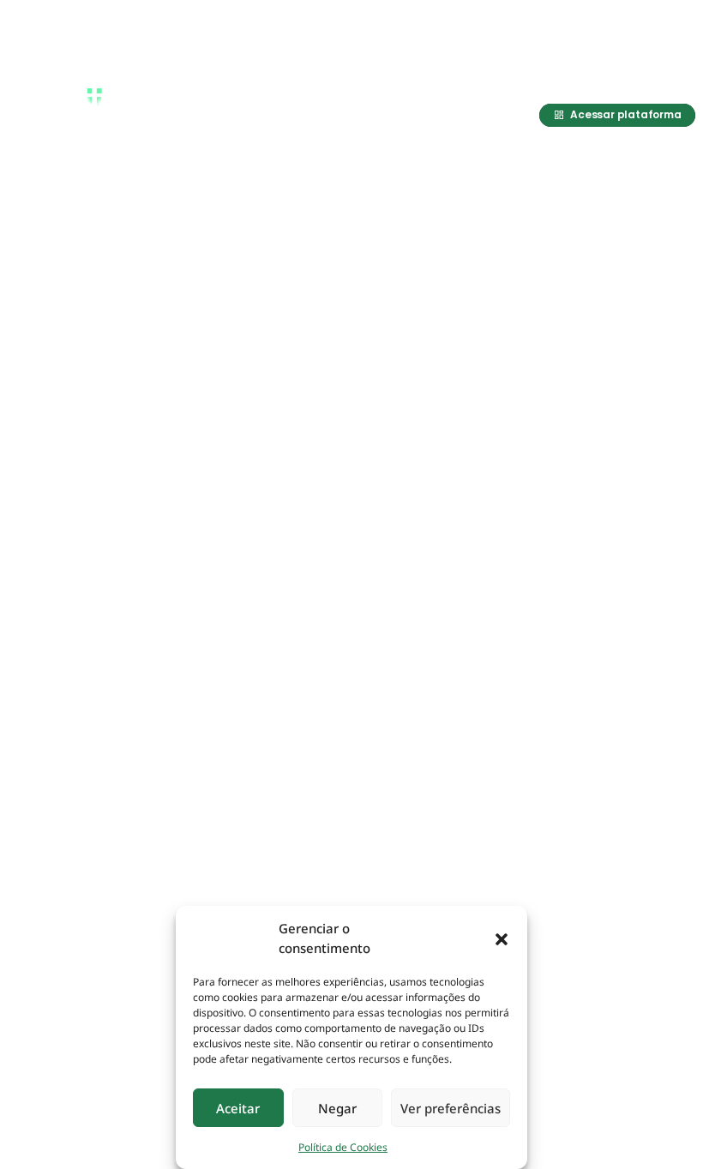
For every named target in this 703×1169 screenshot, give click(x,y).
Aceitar (238, 1108)
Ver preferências (450, 1108)
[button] (501, 938)
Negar (337, 1108)
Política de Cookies (343, 1147)
